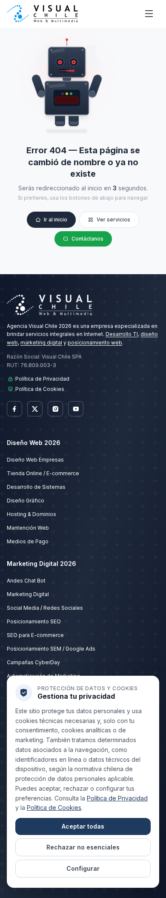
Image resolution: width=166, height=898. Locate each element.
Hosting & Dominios (31, 514)
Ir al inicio (55, 219)
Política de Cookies (39, 389)
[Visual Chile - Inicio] (42, 13)
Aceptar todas (83, 826)
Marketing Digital (28, 594)
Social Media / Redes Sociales (45, 608)
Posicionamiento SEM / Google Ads (51, 649)
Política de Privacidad (42, 379)
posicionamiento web (95, 342)
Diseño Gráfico (25, 500)
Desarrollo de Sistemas (36, 487)
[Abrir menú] (149, 13)
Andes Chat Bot (26, 580)
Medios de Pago (28, 541)
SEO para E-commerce (35, 635)
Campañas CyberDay (33, 662)
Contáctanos (87, 238)
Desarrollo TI (122, 334)
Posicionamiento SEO (34, 621)
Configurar (83, 868)
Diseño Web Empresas (35, 459)
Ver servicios (113, 219)
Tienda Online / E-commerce (43, 473)
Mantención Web (28, 528)
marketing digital (41, 342)
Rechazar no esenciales (83, 847)
